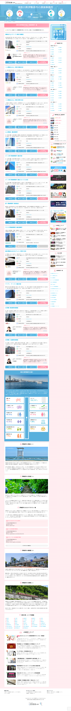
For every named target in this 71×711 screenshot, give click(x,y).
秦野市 (16, 621)
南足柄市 (25, 623)
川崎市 (16, 618)
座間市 (16, 623)
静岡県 (60, 76)
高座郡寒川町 (9, 624)
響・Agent (53, 284)
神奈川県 (52, 64)
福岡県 (52, 103)
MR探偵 (11, 308)
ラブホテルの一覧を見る (27, 545)
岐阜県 (52, 76)
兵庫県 (60, 85)
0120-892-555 (28, 46)
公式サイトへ (32, 62)
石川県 (52, 70)
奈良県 (52, 87)
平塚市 (42, 618)
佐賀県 (60, 103)
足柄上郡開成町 (26, 626)
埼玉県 (60, 60)
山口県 (52, 95)
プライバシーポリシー (50, 693)
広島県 (60, 93)
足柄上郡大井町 (43, 624)
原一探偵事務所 (12, 203)
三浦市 (8, 621)
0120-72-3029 (28, 295)
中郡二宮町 (25, 624)
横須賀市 (33, 618)
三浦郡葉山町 (43, 623)
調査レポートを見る (21, 62)
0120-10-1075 (28, 214)
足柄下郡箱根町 (34, 626)
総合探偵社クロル (54, 293)
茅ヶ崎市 (33, 619)
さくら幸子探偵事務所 (13, 156)
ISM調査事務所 (54, 295)
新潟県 (52, 68)
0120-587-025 (28, 263)
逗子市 (42, 619)
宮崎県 (60, 108)
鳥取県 (52, 91)
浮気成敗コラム (32, 693)
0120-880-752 (28, 79)
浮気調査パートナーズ (55, 306)
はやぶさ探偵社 (54, 299)
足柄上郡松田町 (9, 626)
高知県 (52, 100)
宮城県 (60, 49)
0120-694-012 (28, 167)
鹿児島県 (52, 110)
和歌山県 (60, 87)
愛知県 (52, 79)
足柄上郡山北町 (17, 626)
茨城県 (52, 58)
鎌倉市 (8, 619)
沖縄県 (60, 110)
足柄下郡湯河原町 (10, 627)
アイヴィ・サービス (13, 284)
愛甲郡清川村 (26, 627)
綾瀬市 (33, 623)
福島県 (52, 54)
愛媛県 (60, 97)
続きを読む (45, 58)
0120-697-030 (28, 143)
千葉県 (52, 62)
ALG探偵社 (11, 132)
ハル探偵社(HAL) (14, 67)
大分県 (52, 108)
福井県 (60, 70)
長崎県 (52, 106)
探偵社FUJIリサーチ (14, 34)
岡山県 (52, 93)
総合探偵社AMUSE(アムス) (15, 251)
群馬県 (52, 60)
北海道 (52, 47)
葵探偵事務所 (53, 301)
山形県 (60, 51)
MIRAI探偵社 (53, 297)
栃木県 (60, 58)
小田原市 (25, 619)
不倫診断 (27, 693)
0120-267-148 (28, 319)
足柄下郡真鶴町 (43, 626)
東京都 (60, 62)
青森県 (60, 47)
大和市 (33, 621)
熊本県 (60, 106)
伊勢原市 (42, 621)
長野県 (60, 72)
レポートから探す (7, 693)
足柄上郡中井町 (34, 624)
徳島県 (60, 95)
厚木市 (25, 621)
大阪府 (52, 85)
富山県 (60, 68)
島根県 (60, 91)
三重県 (60, 79)
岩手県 (52, 49)
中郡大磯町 (17, 624)
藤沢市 (16, 619)
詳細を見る (10, 62)
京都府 (60, 82)
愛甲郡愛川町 (17, 627)
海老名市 (8, 623)
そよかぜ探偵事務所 (13, 227)
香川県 (52, 97)
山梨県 (52, 72)
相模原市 (25, 618)
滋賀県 (52, 82)
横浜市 (8, 618)
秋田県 (52, 51)
